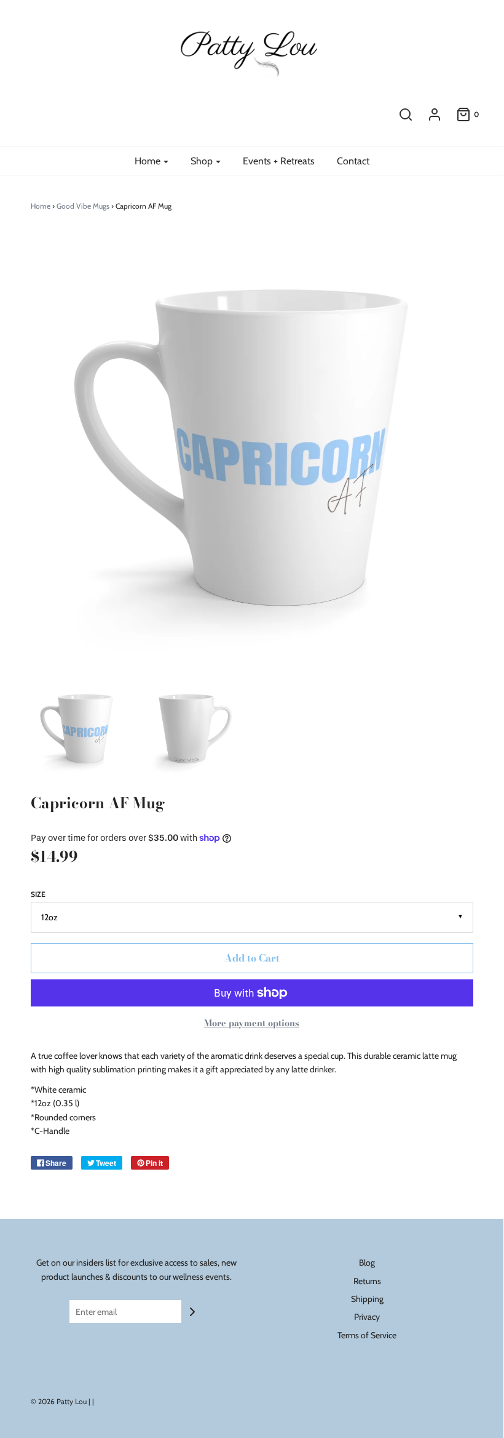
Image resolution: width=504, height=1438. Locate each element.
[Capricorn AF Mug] (79, 728)
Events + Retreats (279, 161)
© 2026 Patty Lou (59, 1401)
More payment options (251, 1023)
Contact (353, 161)
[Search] (405, 114)
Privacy (367, 1316)
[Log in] (434, 114)
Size (38, 894)
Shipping (367, 1298)
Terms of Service (366, 1335)
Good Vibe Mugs (83, 206)
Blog (367, 1262)
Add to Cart (252, 957)
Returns (367, 1281)
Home (40, 206)
